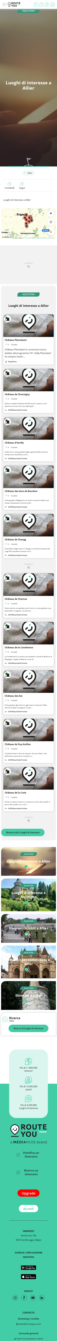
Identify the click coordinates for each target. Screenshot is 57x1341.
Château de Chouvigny (17, 394)
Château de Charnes (16, 598)
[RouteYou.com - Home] (14, 4)
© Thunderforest (28, 238)
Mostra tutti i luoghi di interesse (23, 832)
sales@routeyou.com (29, 1324)
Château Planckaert (16, 340)
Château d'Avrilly (14, 442)
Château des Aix (13, 695)
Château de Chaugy (15, 539)
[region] (28, 223)
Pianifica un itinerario (31, 1154)
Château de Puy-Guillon (18, 744)
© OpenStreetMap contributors (44, 238)
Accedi (28, 1208)
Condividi (9, 187)
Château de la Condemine (19, 647)
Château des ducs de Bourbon (21, 491)
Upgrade (28, 1193)
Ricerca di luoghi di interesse (28, 1028)
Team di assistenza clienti (29, 1338)
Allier (30, 172)
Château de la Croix (15, 792)
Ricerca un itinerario (31, 1172)
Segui (22, 187)
